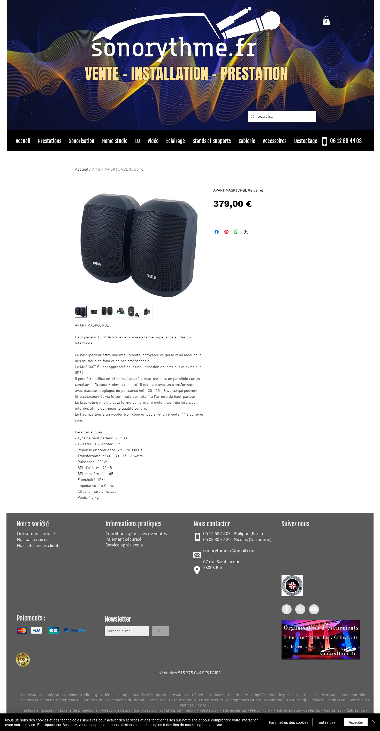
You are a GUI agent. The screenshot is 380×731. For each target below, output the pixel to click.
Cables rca (356, 710)
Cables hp (312, 710)
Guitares (217, 694)
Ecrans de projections (78, 710)
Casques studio (182, 699)
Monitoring (274, 699)
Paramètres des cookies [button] (288, 722)
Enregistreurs (211, 699)
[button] (326, 20)
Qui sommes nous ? (36, 533)
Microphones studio (243, 699)
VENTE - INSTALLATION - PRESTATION (186, 73)
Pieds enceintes (233, 710)
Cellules (316, 699)
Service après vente (124, 545)
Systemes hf (91, 699)
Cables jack (333, 710)
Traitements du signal (125, 699)
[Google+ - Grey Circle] (300, 609)
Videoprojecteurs (115, 710)
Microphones (66, 699)
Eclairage (122, 694)
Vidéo (105, 694)
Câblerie (199, 694)
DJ (95, 694)
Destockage (238, 694)
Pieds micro (260, 710)
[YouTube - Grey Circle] (314, 609)
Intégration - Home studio (67, 694)
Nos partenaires (32, 539)
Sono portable (354, 694)
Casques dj (297, 699)
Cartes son (156, 699)
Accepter (356, 722)
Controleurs (359, 699)
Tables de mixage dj (39, 710)
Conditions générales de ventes (136, 533)
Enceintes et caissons (35, 699)
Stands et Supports (149, 694)
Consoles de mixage (321, 694)
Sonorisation (31, 694)
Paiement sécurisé (123, 539)
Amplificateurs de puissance (276, 694)
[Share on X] (246, 232)
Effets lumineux (179, 710)
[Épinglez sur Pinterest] (226, 232)
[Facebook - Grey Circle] (287, 609)
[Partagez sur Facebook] (217, 232)
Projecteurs (206, 710)
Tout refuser (327, 722)
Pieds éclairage (286, 710)
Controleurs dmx (149, 710)
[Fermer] (374, 722)
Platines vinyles (193, 705)
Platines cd (335, 699)
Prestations (179, 694)
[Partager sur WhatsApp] (236, 232)
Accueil (81, 169)
